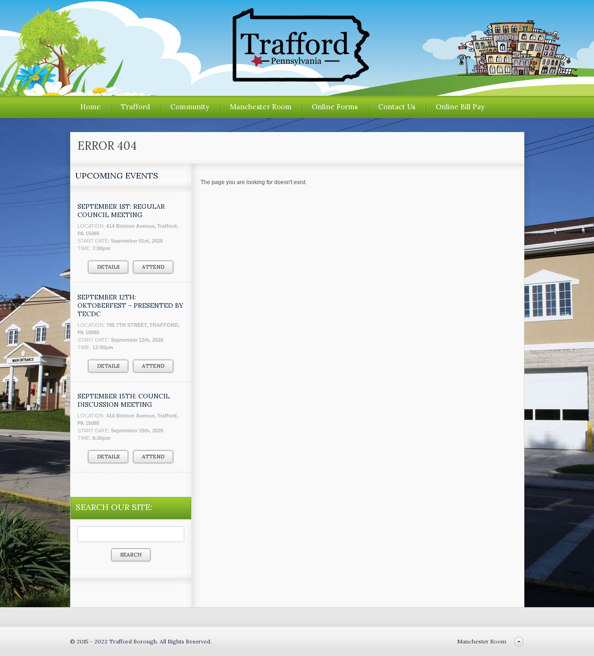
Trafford (135, 106)
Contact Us (396, 106)
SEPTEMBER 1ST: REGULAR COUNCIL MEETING (121, 210)
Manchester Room (260, 106)
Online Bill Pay (460, 106)
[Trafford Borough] (297, 78)
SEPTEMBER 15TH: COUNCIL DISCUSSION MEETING (123, 400)
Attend (153, 267)
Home (90, 106)
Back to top (519, 641)
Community (189, 106)
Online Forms (335, 106)
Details (108, 267)
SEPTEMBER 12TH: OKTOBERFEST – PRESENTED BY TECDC (130, 305)
